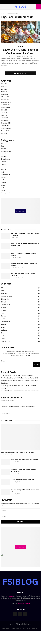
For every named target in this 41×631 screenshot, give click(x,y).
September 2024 (6, 128)
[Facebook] (15, 614)
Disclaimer (34, 628)
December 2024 (6, 123)
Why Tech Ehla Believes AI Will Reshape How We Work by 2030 (19, 378)
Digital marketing (6, 151)
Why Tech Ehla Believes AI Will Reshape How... (25, 459)
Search (3, 361)
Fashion (3, 161)
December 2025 (6, 102)
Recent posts (7, 229)
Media (3, 180)
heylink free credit (14, 406)
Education (4, 156)
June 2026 (4, 86)
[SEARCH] (38, 413)
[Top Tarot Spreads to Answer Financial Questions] (5, 276)
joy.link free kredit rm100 (27, 406)
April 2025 (4, 115)
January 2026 (5, 99)
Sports (3, 185)
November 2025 (6, 105)
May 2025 (4, 112)
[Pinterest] (25, 614)
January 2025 (5, 120)
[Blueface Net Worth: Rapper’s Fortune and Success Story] (5, 266)
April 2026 (4, 92)
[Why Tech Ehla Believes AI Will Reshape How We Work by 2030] (5, 462)
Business (20, 46)
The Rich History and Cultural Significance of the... (25, 491)
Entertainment (5, 159)
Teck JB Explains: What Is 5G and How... (23, 480)
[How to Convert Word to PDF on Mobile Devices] (5, 256)
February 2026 (5, 97)
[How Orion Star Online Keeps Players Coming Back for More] (5, 246)
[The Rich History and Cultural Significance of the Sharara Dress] (5, 492)
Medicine (3, 182)
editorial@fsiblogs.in (24, 603)
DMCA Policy (26, 628)
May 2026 (4, 89)
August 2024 (5, 131)
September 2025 (6, 107)
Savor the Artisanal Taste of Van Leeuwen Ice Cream (20, 51)
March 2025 (4, 118)
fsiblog (10, 596)
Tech (2, 188)
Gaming (3, 169)
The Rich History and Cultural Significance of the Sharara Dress (20, 391)
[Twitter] (20, 614)
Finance (3, 164)
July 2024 (4, 133)
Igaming (3, 177)
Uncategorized (5, 193)
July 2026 (4, 84)
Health (3, 172)
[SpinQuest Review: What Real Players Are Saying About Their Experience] (5, 472)
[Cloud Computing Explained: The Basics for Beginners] (20, 437)
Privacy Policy (6, 628)
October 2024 (5, 125)
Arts (2, 143)
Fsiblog (18, 624)
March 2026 (4, 94)
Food (2, 167)
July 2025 (4, 110)
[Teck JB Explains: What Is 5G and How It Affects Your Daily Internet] (5, 482)
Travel (3, 190)
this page (27, 355)
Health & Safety (5, 174)
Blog (2, 146)
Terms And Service (16, 628)
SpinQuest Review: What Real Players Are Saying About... (23, 470)
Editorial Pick (5, 154)
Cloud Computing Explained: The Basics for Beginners (17, 375)
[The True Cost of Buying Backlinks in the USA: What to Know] (5, 236)
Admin (12, 56)
